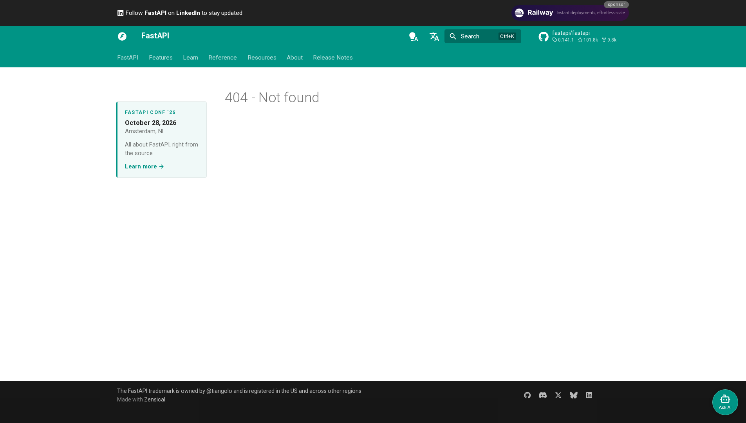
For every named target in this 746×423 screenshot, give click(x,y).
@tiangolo (219, 391)
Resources (261, 57)
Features (160, 57)
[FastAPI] (122, 36)
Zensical (154, 399)
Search (470, 36)
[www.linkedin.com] (589, 395)
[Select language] (434, 36)
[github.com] (527, 395)
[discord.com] (542, 395)
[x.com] (558, 395)
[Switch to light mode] (413, 36)
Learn (190, 57)
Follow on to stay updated (183, 12)
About (295, 57)
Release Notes (333, 57)
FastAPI (127, 57)
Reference (222, 57)
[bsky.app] (574, 395)
